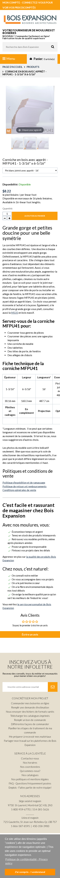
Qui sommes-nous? (30, 770)
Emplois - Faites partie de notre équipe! (30, 787)
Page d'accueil (12, 66)
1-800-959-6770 (20, 809)
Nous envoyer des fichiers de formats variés (30, 711)
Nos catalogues (30, 775)
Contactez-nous (30, 758)
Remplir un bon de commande (30, 719)
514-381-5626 (40, 809)
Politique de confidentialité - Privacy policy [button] (26, 861)
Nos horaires (30, 762)
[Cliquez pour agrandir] (30, 109)
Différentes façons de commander (30, 724)
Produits (33, 66)
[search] (30, 47)
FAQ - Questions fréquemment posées (30, 783)
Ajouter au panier (34, 216)
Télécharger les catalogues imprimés (30, 715)
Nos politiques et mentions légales (30, 779)
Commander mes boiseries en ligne (30, 703)
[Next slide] (51, 108)
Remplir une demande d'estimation (30, 707)
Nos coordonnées (30, 766)
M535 (14, 312)
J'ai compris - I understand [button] (30, 872)
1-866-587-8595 (20, 826)
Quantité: (7, 208)
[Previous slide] (9, 108)
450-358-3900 (41, 826)
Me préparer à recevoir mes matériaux (30, 736)
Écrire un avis (30, 634)
